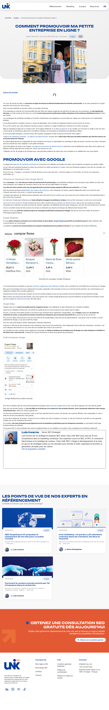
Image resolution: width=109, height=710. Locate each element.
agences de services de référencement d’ (49, 146)
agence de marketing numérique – (15, 136)
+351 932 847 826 (85, 667)
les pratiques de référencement (65, 203)
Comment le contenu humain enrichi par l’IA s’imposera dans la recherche (27, 584)
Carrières (38, 671)
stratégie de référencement (17, 299)
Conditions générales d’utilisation (64, 665)
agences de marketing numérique (24, 164)
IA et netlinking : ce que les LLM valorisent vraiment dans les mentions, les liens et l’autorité (80, 536)
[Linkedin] (7, 689)
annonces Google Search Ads (60, 406)
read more (10, 543)
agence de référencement (39, 136)
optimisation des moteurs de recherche (35, 190)
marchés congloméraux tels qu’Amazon (46, 286)
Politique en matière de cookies (65, 677)
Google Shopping (60, 221)
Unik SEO (8, 18)
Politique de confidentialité (62, 671)
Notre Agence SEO (41, 664)
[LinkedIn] (38, 459)
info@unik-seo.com (85, 664)
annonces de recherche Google (17, 203)
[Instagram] (12, 689)
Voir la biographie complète (33, 449)
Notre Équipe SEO (41, 668)
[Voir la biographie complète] (47, 449)
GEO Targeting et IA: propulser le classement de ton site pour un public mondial (24, 536)
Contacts (38, 675)
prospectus (63, 129)
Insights (16, 18)
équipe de (50, 141)
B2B (80, 36)
